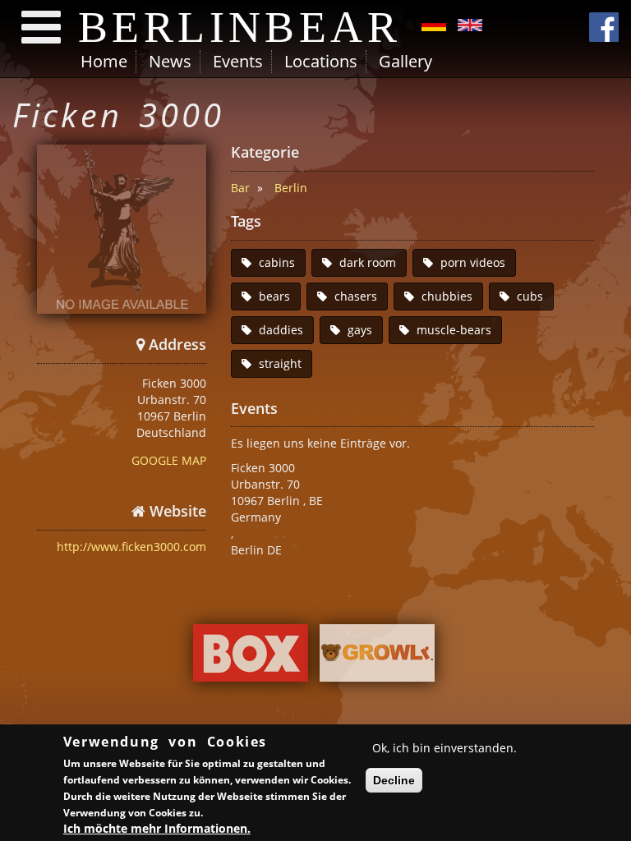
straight (280, 363)
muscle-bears (454, 330)
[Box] (250, 656)
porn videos (472, 262)
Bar (240, 187)
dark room (367, 262)
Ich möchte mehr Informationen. (157, 828)
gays (360, 330)
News (170, 61)
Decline (394, 780)
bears (274, 296)
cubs (530, 296)
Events (238, 61)
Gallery (405, 61)
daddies (281, 330)
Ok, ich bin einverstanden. (444, 748)
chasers (355, 296)
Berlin (290, 187)
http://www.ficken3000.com (131, 546)
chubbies (446, 296)
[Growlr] (377, 656)
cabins (277, 262)
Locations (320, 61)
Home (104, 61)
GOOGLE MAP (168, 460)
